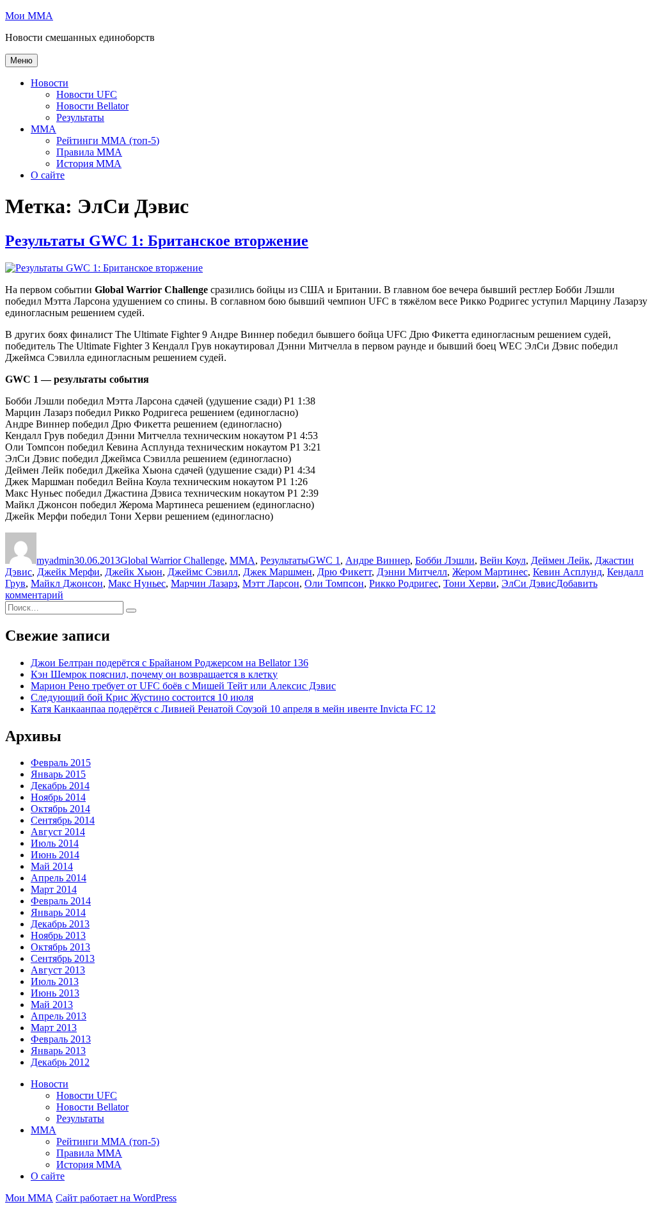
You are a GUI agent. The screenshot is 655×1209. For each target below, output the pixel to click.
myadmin (55, 560)
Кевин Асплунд (567, 571)
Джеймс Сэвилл (203, 571)
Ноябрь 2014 (58, 797)
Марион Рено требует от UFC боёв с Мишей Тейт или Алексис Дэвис (183, 685)
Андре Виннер (377, 560)
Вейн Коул (503, 560)
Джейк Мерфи (68, 571)
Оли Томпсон (334, 583)
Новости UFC (86, 94)
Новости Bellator (92, 105)
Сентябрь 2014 (63, 820)
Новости (49, 82)
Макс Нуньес (137, 583)
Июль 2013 (55, 981)
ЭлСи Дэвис (528, 583)
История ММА (89, 163)
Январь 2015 (58, 774)
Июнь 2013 (55, 993)
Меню (21, 60)
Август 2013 (58, 970)
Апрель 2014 (58, 877)
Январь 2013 (58, 1050)
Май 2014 (52, 866)
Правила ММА (89, 152)
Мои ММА (29, 15)
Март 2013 (54, 1027)
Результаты (80, 117)
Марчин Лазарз (204, 583)
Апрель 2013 (58, 1016)
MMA (43, 129)
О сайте (48, 175)
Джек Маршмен (277, 571)
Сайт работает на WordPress (116, 1197)
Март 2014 (54, 889)
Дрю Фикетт (344, 571)
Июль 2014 (55, 843)
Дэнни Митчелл (412, 571)
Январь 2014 (58, 912)
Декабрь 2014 (60, 785)
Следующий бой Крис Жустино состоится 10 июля (142, 697)
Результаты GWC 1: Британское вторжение (156, 240)
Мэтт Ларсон (270, 583)
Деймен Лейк (560, 560)
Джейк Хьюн (133, 571)
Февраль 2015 (61, 762)
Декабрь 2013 (60, 923)
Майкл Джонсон (67, 583)
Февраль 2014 (61, 900)
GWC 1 (324, 560)
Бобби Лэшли (445, 560)
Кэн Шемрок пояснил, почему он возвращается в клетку (154, 674)
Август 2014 (58, 831)
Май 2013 (52, 1004)
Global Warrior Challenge (172, 560)
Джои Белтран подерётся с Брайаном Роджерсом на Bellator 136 (169, 662)
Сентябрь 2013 (63, 958)
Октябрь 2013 (60, 946)
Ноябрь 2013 (58, 935)
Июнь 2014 (55, 854)
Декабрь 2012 (60, 1062)
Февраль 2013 (61, 1039)
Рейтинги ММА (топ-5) (107, 140)
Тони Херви (469, 583)
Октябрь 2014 (60, 808)
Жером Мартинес (490, 571)
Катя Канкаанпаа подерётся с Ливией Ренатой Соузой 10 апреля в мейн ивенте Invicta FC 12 (233, 708)
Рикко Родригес (403, 583)
